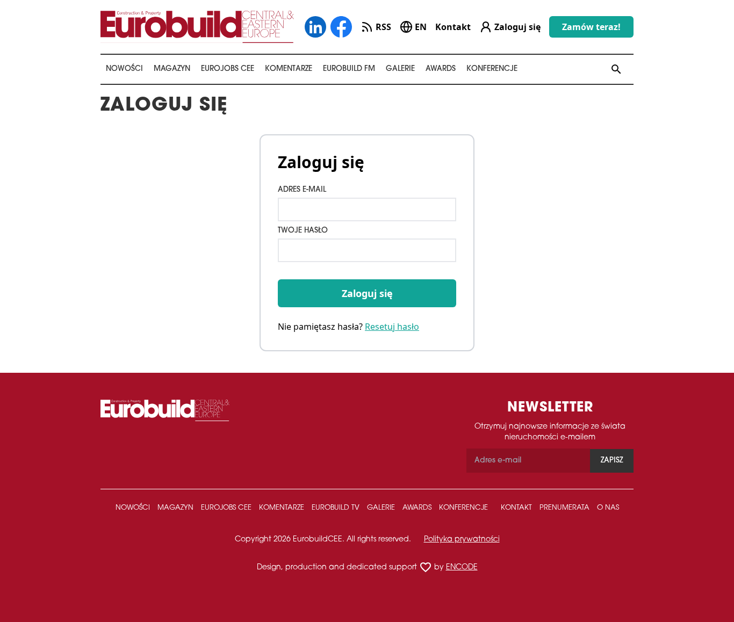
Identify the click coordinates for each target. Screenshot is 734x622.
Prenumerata (564, 507)
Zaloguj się (367, 293)
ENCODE (462, 567)
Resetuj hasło (392, 326)
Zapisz (612, 461)
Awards (441, 69)
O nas (608, 507)
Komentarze (288, 69)
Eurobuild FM (349, 69)
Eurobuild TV (335, 507)
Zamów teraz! (591, 27)
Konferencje (491, 69)
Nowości (124, 69)
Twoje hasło (303, 231)
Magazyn (172, 69)
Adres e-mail (302, 190)
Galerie (400, 69)
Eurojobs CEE (227, 69)
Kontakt (453, 27)
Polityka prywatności (462, 540)
